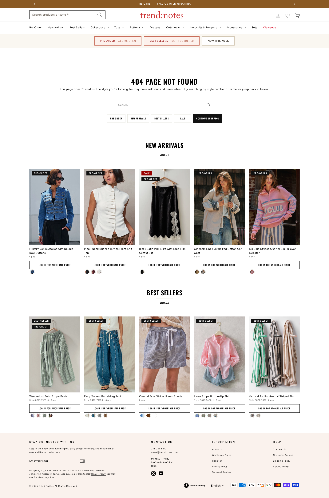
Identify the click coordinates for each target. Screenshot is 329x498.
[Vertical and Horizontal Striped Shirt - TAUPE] (258, 415)
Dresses (155, 27)
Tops (117, 27)
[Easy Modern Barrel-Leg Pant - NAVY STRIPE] (99, 415)
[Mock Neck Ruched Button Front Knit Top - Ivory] (99, 272)
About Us (217, 449)
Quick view (54, 239)
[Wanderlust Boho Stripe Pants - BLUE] (32, 415)
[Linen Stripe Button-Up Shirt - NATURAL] (215, 415)
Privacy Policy (98, 474)
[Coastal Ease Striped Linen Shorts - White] (154, 415)
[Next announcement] (295, 4)
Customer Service (283, 455)
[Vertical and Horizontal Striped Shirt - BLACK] (252, 415)
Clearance (269, 27)
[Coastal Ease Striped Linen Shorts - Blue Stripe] (142, 415)
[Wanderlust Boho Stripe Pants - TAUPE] (50, 415)
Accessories (234, 27)
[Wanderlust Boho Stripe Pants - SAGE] (44, 415)
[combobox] (67, 14)
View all (164, 155)
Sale (182, 118)
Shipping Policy (281, 461)
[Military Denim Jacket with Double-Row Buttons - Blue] (32, 272)
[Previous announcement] (34, 4)
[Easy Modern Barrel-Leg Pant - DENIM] (93, 415)
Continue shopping (207, 118)
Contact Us (279, 449)
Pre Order (35, 27)
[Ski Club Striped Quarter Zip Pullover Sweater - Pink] (252, 272)
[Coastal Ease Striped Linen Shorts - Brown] (148, 415)
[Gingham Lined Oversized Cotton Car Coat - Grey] (203, 272)
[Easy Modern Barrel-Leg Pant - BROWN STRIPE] (105, 415)
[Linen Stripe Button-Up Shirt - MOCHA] (209, 415)
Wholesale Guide (222, 455)
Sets (254, 27)
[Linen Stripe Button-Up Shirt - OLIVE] (203, 415)
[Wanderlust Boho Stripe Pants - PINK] (38, 415)
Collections (98, 27)
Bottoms (135, 27)
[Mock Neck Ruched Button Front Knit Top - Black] (87, 272)
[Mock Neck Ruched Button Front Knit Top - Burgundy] (93, 272)
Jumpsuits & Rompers (203, 27)
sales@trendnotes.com (164, 452)
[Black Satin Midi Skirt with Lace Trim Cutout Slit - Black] (142, 272)
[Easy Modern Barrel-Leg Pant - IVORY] (87, 415)
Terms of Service (221, 472)
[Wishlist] (287, 15)
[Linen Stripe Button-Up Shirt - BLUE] (197, 415)
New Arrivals (56, 27)
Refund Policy (281, 466)
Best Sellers (77, 27)
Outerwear (173, 27)
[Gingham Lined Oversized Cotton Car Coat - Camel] (197, 272)
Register (217, 461)
